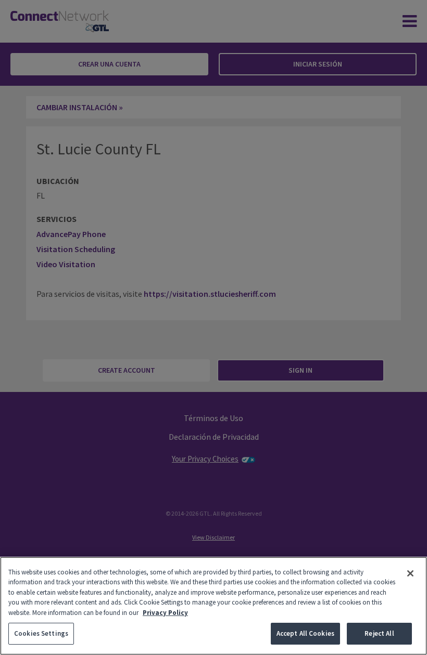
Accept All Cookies (305, 633)
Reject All (379, 633)
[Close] (410, 573)
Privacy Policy (165, 612)
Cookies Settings (41, 633)
